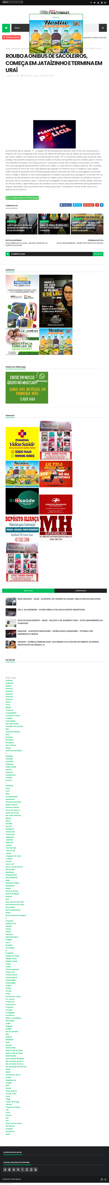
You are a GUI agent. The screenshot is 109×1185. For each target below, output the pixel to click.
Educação (9, 756)
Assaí (8, 705)
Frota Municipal (11, 797)
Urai (7, 1118)
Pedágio (9, 940)
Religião (9, 1029)
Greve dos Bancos (13, 810)
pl (6, 950)
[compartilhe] (22, 199)
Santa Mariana (11, 1056)
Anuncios (9, 699)
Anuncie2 (9, 691)
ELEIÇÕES (9, 761)
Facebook (9, 786)
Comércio (9, 710)
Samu (8, 1042)
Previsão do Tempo (13, 996)
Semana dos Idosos (13, 1075)
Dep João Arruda (12, 724)
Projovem (9, 1007)
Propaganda (10, 1013)
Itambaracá (10, 829)
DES (7, 729)
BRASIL (8, 707)
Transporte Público (13, 1107)
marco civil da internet (14, 867)
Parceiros (9, 934)
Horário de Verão (12, 813)
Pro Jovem (10, 999)
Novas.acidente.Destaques (16, 915)
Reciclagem (10, 1021)
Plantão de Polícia (47, 75)
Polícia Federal (11, 978)
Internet (9, 826)
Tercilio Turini (11, 1094)
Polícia (8, 967)
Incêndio (9, 824)
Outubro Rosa (11, 923)
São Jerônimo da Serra (14, 1064)
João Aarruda (11, 848)
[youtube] (98, 2)
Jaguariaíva (10, 837)
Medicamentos (11, 875)
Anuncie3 (9, 694)
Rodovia (9, 1037)
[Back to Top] (105, 1179)
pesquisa (9, 945)
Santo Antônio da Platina (15, 1059)
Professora (10, 1002)
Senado (8, 1077)
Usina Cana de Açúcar (14, 1123)
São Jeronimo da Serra (14, 1061)
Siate (7, 1085)
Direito (8, 748)
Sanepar (9, 1045)
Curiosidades (11, 721)
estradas (9, 778)
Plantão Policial (11, 961)
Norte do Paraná (12, 891)
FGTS (8, 791)
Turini (8, 1112)
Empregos (10, 764)
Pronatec (9, 1010)
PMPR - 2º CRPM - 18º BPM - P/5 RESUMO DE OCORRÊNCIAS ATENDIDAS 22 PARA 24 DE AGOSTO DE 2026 (85, 226)
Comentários (80, 591)
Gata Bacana (10, 799)
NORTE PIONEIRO (12, 894)
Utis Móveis (10, 1126)
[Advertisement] (54, 99)
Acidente (9, 680)
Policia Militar (11, 980)
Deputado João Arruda (14, 726)
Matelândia (10, 872)
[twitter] (94, 2)
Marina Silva (10, 869)
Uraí (7, 1121)
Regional (9, 1026)
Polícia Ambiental (12, 969)
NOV (7, 899)
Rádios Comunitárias (13, 1018)
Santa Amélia (10, 1048)
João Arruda (10, 850)
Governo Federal (12, 807)
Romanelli (9, 1040)
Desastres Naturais (13, 732)
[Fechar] (56, 17)
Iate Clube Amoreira (13, 815)
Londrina (9, 859)
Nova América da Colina (15, 905)
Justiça (8, 853)
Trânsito (9, 1104)
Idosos (8, 821)
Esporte (9, 770)
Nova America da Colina (15, 902)
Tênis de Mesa (11, 1091)
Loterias (9, 861)
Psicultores (10, 1015)
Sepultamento (11, 1080)
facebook (98, 254)
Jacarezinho (10, 832)
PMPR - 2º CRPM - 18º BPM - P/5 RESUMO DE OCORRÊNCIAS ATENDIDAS (53, 228)
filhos (8, 794)
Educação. (9, 759)
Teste (8, 1096)
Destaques (25, 37)
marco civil (10, 864)
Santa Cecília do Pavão (14, 1053)
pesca (8, 942)
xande (8, 1134)
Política (8, 988)
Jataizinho (9, 840)
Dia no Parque (11, 745)
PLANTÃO (9, 953)
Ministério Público (13, 883)
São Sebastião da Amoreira (16, 1067)
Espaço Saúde (11, 767)
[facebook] (91, 2)
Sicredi (8, 1088)
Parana (8, 929)
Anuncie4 (9, 697)
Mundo (8, 888)
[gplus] (105, 2)
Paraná (8, 932)
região (8, 1023)
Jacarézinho (10, 834)
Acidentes (10, 683)
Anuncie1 (9, 689)
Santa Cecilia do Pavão (14, 1050)
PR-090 (8, 991)
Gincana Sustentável (13, 802)
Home (8, 48)
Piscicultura (10, 948)
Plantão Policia (11, 959)
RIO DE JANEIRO (12, 1032)
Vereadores (10, 1131)
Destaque (9, 737)
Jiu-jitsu (9, 845)
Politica (8, 986)
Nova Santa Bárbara (13, 910)
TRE (7, 1110)
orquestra (9, 921)
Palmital (8, 926)
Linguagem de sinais (13, 856)
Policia (8, 964)
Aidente (9, 686)
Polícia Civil (10, 972)
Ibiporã (8, 818)
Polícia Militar (11, 983)
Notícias (9, 896)
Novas (23, 48)
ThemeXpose (16, 1179)
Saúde (8, 1072)
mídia (8, 880)
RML (7, 1034)
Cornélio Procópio (13, 716)
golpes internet (11, 805)
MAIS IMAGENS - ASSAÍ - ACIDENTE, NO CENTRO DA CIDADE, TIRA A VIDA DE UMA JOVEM (59, 599)
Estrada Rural (10, 775)
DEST (8, 734)
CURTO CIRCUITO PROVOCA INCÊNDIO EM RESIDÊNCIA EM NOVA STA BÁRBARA (19, 228)
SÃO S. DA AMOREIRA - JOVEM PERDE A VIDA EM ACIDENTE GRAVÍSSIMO (51, 610)
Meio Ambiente (12, 878)
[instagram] (101, 2)
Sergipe (9, 1083)
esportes (9, 772)
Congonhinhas (11, 713)
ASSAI (8, 702)
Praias (8, 994)
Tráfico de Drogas (12, 1102)
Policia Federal (11, 975)
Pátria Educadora (12, 937)
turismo (9, 1115)
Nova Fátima (10, 907)
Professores (11, 1005)
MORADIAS (10, 886)
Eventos (9, 780)
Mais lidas (28, 591)
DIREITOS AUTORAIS (14, 751)
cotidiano (9, 718)
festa (7, 788)
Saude (8, 1069)
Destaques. (10, 743)
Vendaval (9, 1129)
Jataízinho (9, 842)
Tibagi (8, 1099)
